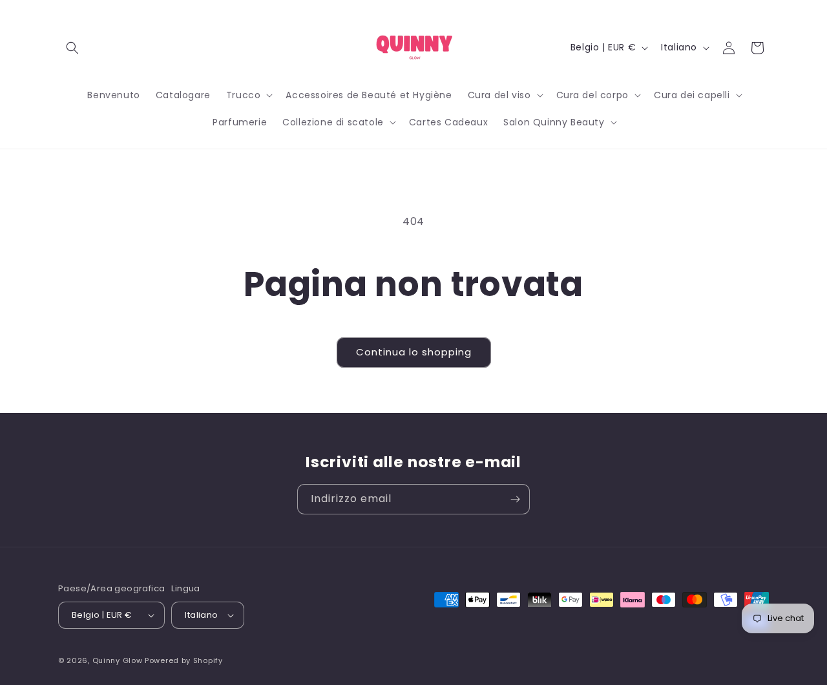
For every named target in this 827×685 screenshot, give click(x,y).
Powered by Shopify (184, 660)
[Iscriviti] (515, 499)
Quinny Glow (117, 660)
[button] (72, 48)
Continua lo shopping (414, 352)
